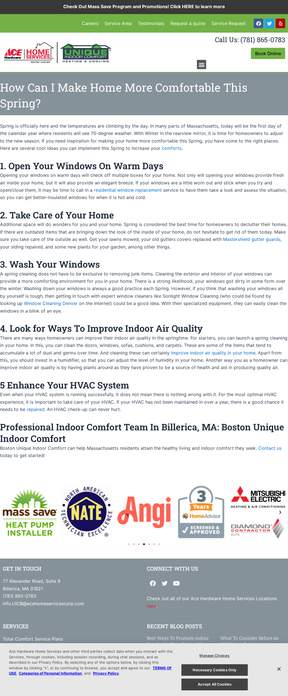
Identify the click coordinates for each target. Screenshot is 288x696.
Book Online (268, 53)
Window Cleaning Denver (51, 303)
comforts (171, 148)
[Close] (279, 669)
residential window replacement (128, 190)
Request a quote (187, 23)
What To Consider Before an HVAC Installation (249, 641)
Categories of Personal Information (50, 673)
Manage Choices (214, 655)
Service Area (118, 23)
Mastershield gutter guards (251, 239)
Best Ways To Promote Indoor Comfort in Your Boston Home (178, 641)
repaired (35, 409)
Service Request (229, 23)
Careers (90, 23)
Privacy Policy (106, 673)
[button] (201, 64)
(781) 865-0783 (19, 596)
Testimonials (151, 23)
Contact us (270, 448)
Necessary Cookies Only (214, 670)
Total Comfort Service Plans (33, 639)
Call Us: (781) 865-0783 (250, 39)
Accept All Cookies (214, 684)
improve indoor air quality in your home (213, 353)
